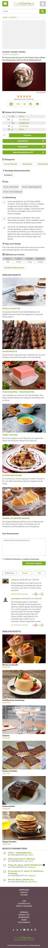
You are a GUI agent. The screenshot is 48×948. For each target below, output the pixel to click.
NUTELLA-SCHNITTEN (11, 309)
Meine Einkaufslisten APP (23, 152)
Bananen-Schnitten (9, 771)
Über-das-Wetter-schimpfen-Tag (20, 879)
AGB (24, 901)
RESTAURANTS (24, 922)
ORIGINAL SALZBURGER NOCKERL (16, 518)
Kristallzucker (24, 120)
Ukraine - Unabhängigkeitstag (19, 853)
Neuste (25, 573)
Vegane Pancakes (9, 842)
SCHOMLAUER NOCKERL (12, 475)
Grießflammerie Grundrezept (13, 700)
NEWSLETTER (24, 915)
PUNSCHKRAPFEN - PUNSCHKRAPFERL (18, 392)
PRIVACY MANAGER (24, 906)
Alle (39, 573)
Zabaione (5, 736)
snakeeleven (32, 882)
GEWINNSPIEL (24, 917)
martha (14, 580)
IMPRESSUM (24, 890)
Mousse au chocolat (10, 665)
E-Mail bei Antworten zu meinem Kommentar (21, 559)
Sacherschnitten (8, 806)
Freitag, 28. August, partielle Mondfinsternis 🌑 (26, 865)
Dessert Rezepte (10, 164)
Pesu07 (30, 855)
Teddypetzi (32, 867)
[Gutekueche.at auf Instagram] (24, 930)
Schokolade (23, 126)
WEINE (24, 920)
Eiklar (21, 116)
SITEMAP (24, 895)
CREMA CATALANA (10, 435)
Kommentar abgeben (34, 563)
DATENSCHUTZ (24, 904)
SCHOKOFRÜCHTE (9, 351)
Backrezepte (27, 164)
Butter (21, 129)
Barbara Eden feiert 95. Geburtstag (21, 859)
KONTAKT (24, 892)
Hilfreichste (9, 573)
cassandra (14, 54)
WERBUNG (24, 912)
